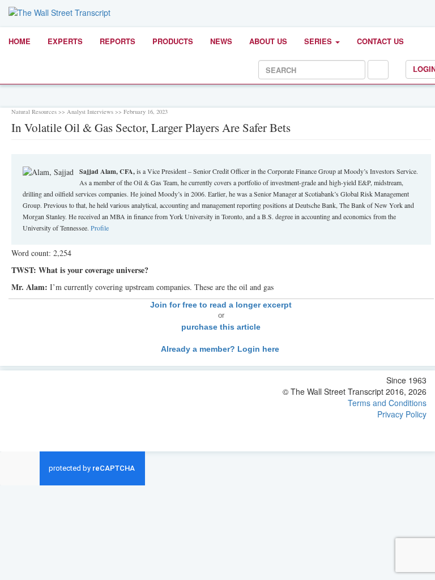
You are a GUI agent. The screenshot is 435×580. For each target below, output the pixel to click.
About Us (268, 41)
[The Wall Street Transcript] (59, 11)
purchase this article (221, 326)
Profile (100, 227)
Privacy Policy (402, 414)
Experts (65, 41)
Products (172, 41)
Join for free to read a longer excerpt (221, 304)
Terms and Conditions (387, 402)
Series (319, 41)
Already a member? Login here (221, 348)
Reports (117, 41)
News (221, 41)
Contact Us (380, 41)
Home (19, 41)
